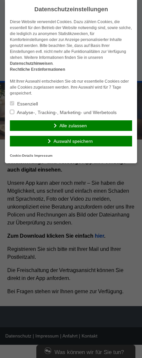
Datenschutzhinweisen (31, 63)
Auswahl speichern (73, 141)
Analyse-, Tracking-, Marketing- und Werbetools (66, 112)
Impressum (43, 155)
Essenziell (27, 103)
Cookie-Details (21, 155)
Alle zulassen (73, 125)
